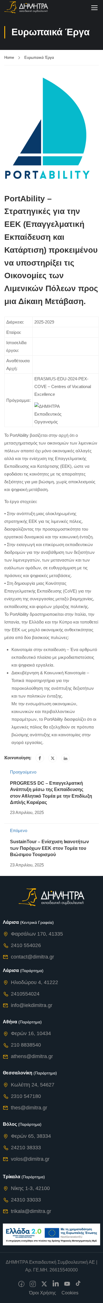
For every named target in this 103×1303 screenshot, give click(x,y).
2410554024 (25, 994)
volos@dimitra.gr (30, 1159)
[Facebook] (39, 758)
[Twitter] (52, 758)
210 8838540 (26, 1045)
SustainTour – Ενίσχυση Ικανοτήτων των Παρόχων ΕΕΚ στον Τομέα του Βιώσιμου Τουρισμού (49, 848)
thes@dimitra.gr (29, 1108)
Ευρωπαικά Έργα (39, 57)
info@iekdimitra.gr (31, 1005)
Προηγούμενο (23, 772)
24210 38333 (26, 1147)
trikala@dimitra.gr (31, 1211)
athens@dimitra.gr (32, 1056)
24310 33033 (26, 1200)
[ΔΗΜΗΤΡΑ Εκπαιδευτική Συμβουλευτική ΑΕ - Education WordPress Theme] (26, 7)
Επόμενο (18, 830)
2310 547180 (26, 1096)
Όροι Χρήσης (42, 1292)
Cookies (70, 1292)
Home (9, 57)
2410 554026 (26, 945)
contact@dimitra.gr (32, 957)
